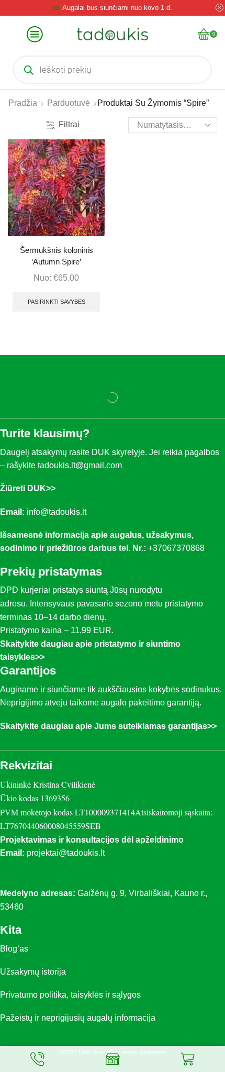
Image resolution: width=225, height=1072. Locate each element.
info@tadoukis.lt (56, 511)
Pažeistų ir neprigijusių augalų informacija (77, 1017)
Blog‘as (14, 948)
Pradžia (22, 102)
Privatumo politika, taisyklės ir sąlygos (70, 994)
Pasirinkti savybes (56, 302)
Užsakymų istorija (33, 971)
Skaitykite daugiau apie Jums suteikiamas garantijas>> (108, 726)
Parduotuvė (68, 102)
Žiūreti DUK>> (27, 488)
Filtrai (69, 124)
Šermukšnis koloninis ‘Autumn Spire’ (56, 256)
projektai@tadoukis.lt (66, 852)
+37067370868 (178, 548)
